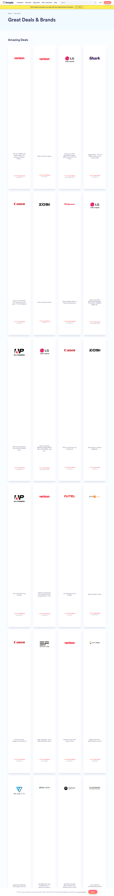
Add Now (80, 7)
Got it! (93, 892)
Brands (10, 13)
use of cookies (81, 892)
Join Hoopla (107, 2)
